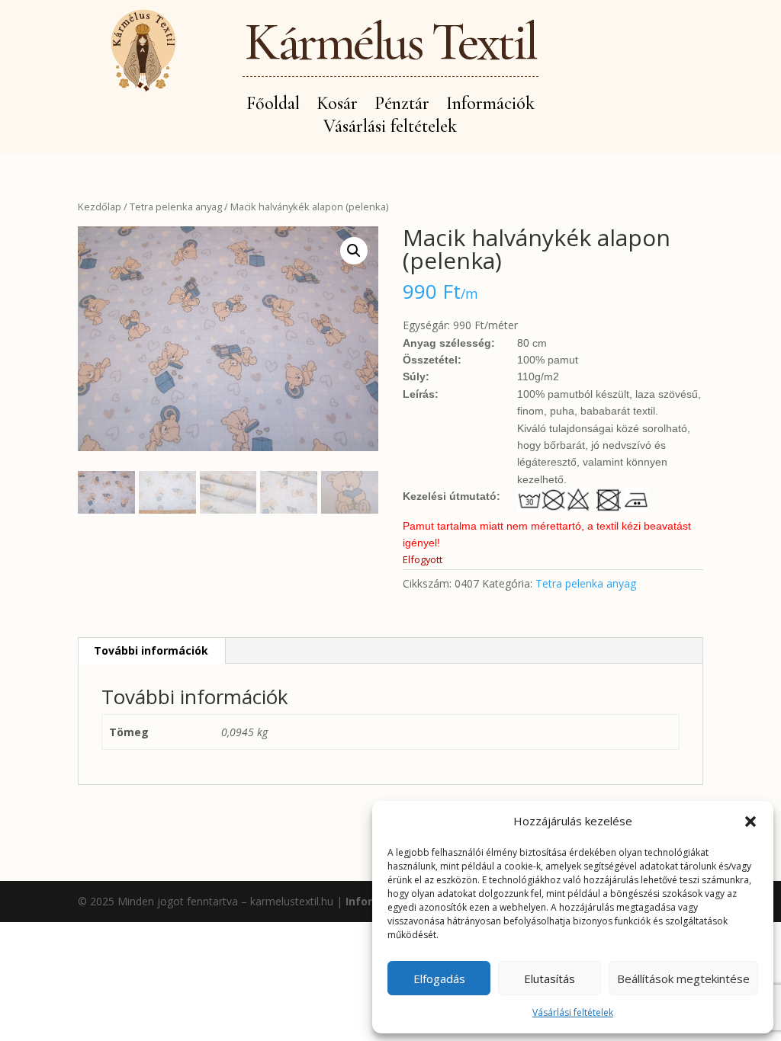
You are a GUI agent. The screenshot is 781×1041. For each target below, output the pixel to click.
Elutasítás (549, 978)
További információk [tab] (151, 650)
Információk (490, 106)
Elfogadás (439, 978)
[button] (750, 821)
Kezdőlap (99, 206)
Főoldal (273, 106)
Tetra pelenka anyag (176, 206)
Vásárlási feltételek (572, 1012)
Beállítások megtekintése (683, 978)
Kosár (337, 106)
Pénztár (401, 106)
